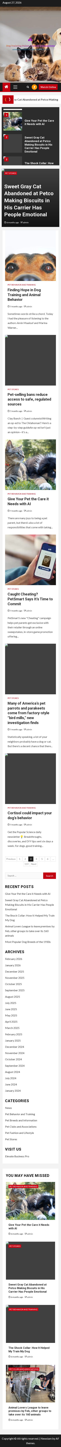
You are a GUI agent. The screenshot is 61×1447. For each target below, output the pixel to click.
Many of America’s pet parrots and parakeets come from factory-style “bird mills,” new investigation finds (28, 713)
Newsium (46, 1438)
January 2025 (13, 1040)
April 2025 (11, 1021)
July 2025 (10, 1002)
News (8, 1107)
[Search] (28, 87)
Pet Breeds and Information (21, 1120)
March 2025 (12, 1027)
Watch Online (48, 87)
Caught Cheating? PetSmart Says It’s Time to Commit (30, 599)
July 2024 (10, 1078)
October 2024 (13, 1059)
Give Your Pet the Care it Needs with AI (39, 122)
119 (27, 864)
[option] (30, 122)
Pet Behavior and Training (22, 284)
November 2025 (14, 977)
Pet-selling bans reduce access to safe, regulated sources (29, 399)
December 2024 (14, 1046)
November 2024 (14, 1053)
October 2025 (13, 984)
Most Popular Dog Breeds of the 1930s (28, 941)
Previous (11, 858)
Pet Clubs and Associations (21, 1126)
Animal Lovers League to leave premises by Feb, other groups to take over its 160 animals (30, 931)
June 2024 (11, 1084)
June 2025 (11, 1009)
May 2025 (11, 1015)
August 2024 (12, 1071)
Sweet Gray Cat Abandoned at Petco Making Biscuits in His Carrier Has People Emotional (38, 144)
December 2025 (14, 971)
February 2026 (13, 958)
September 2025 (15, 990)
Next (33, 864)
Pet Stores (10, 173)
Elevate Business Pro (17, 1156)
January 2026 (13, 965)
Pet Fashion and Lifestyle (19, 1132)
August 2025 (12, 996)
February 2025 (13, 1034)
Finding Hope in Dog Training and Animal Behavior (24, 295)
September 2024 (15, 1065)
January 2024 (13, 1090)
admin (26, 222)
